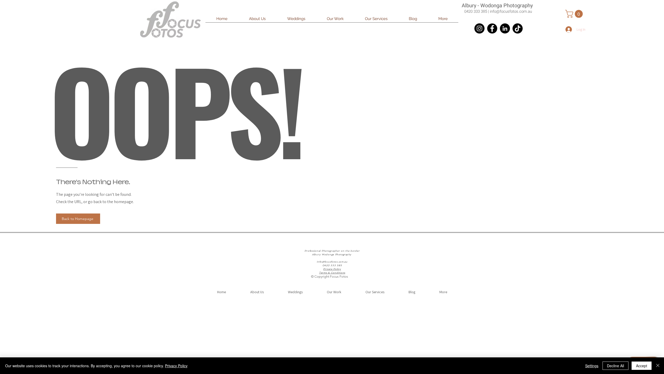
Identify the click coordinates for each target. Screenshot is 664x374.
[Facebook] (492, 28)
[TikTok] (518, 28)
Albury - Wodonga (482, 5)
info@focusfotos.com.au (511, 11)
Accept (641, 365)
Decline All (615, 365)
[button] (296, 20)
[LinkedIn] (505, 28)
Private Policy (332, 269)
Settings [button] (591, 365)
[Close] (658, 366)
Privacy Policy (176, 365)
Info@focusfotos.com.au (332, 262)
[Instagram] (479, 28)
